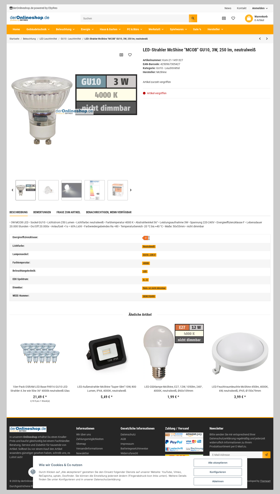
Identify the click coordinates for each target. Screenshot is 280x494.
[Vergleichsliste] (224, 18)
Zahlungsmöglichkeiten (90, 439)
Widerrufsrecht (129, 453)
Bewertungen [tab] (42, 212)
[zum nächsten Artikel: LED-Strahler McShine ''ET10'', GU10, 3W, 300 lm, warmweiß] (266, 38)
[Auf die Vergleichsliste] (121, 54)
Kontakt (241, 8)
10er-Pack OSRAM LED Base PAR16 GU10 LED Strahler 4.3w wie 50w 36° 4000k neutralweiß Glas (40, 388)
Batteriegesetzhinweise (134, 448)
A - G (145, 279)
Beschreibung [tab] (19, 212)
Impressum (127, 443)
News (228, 8)
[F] (146, 238)
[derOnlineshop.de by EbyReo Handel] (30, 18)
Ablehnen (218, 481)
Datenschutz (128, 434)
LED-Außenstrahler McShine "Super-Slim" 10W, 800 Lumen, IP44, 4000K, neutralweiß (106, 388)
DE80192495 (149, 296)
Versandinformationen (89, 448)
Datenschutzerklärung (223, 438)
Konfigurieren (218, 471)
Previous (13, 190)
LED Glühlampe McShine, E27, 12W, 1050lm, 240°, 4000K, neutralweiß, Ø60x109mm (173, 388)
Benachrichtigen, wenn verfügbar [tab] (108, 212)
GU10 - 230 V (149, 255)
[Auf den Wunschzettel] (130, 54)
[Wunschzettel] (233, 18)
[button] (260, 8)
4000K (146, 263)
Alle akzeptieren (217, 462)
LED (145, 271)
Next (131, 190)
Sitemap (81, 443)
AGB (123, 439)
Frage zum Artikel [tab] (68, 212)
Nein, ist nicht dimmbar (154, 288)
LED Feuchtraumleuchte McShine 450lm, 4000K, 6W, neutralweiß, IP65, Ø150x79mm (240, 388)
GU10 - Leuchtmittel (168, 68)
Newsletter (82, 453)
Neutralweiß (149, 246)
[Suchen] (193, 18)
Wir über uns (83, 434)
